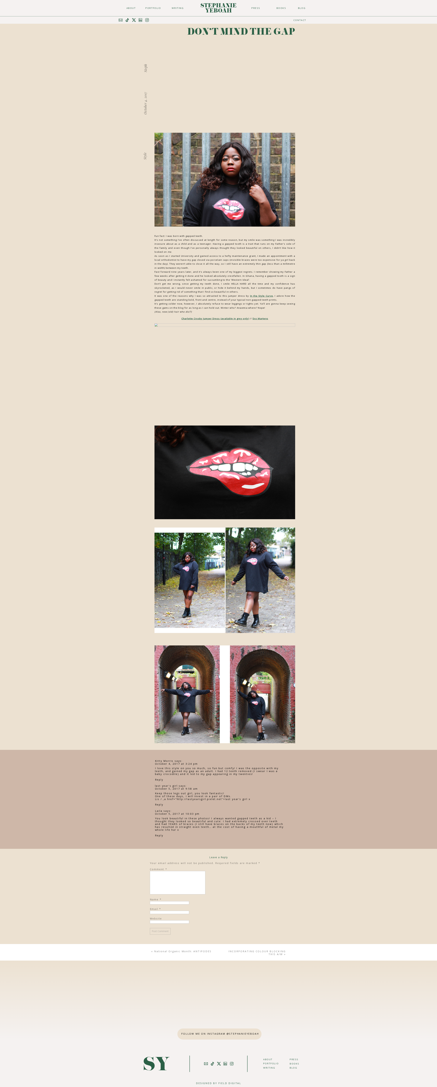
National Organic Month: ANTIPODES (182, 951)
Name (156, 899)
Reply (159, 779)
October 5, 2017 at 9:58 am (176, 788)
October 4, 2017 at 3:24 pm (176, 763)
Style (145, 156)
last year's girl (166, 785)
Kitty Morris (164, 760)
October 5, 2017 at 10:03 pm (177, 813)
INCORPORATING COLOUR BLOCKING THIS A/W (257, 953)
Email (155, 909)
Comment (158, 869)
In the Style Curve (261, 295)
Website (156, 918)
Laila (159, 810)
